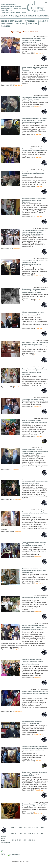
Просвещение (7, 23)
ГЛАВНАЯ (4, 16)
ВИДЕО (18, 16)
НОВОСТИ (32, 16)
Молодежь (5, 26)
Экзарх (4, 21)
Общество (20, 23)
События (42, 21)
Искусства (32, 23)
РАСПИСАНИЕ (43, 16)
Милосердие (30, 21)
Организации (16, 21)
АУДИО (24, 16)
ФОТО (11, 16)
